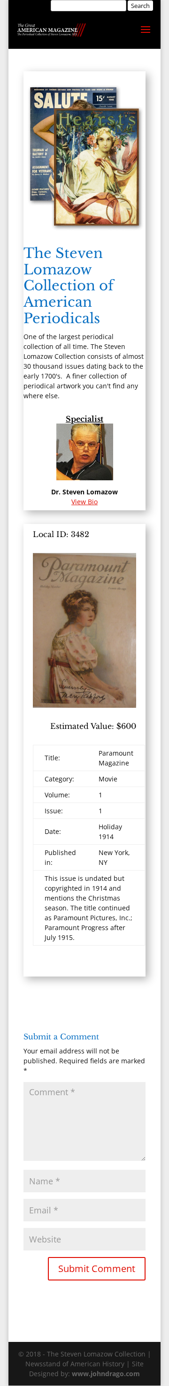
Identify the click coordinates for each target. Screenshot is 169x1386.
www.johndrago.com (106, 1373)
